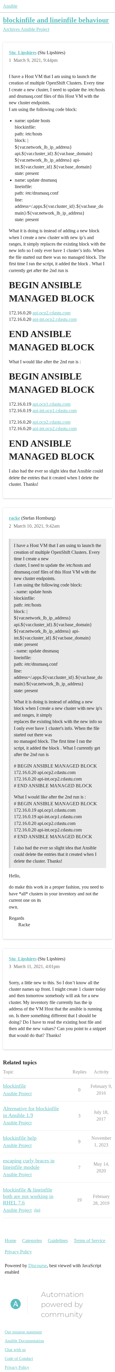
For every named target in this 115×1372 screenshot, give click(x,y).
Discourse (37, 1265)
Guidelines (58, 1240)
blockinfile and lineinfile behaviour (56, 20)
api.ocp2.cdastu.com (51, 312)
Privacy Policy (18, 1251)
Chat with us (15, 1350)
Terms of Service (89, 1240)
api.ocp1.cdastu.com (51, 404)
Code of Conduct (19, 1358)
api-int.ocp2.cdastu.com (54, 319)
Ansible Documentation (24, 1341)
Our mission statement (23, 1332)
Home (10, 1240)
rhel (37, 1210)
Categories (32, 1240)
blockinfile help (20, 1138)
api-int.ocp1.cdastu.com (54, 410)
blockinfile (14, 1086)
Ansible (10, 6)
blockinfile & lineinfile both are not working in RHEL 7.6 (28, 1196)
